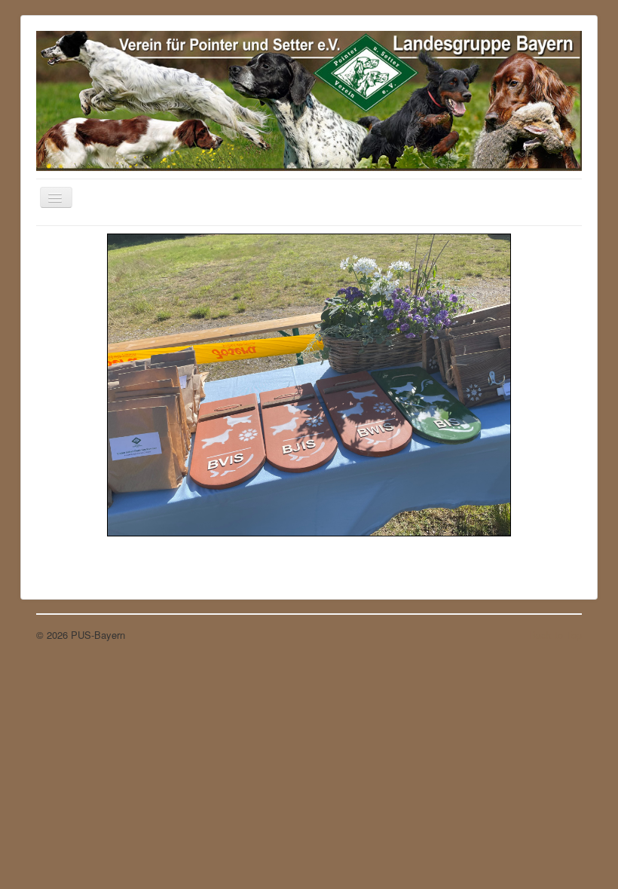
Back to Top (555, 635)
